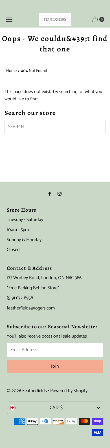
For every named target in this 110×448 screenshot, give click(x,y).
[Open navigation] (9, 19)
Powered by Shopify (68, 391)
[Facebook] (50, 194)
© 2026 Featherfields (27, 391)
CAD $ (56, 407)
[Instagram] (59, 194)
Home (11, 70)
